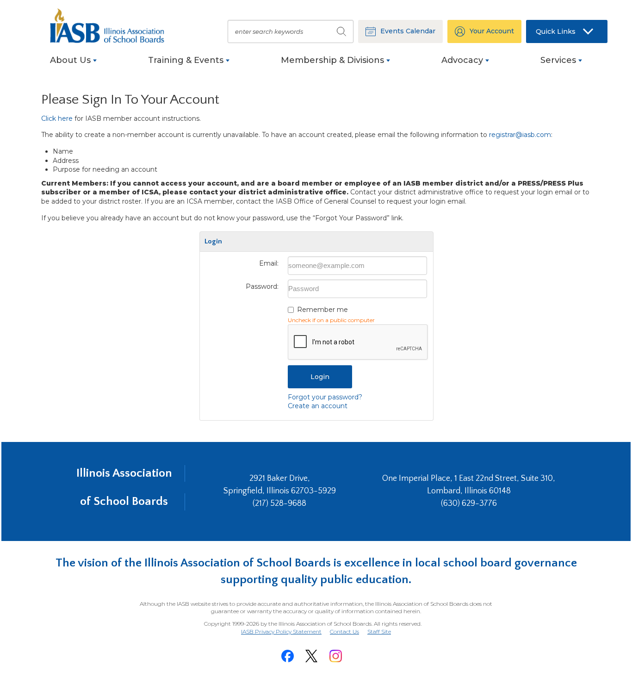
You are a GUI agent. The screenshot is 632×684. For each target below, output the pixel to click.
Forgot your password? (325, 397)
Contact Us (344, 631)
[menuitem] (73, 65)
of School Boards (124, 501)
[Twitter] (311, 656)
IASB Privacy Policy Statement (281, 631)
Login (319, 377)
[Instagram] (335, 656)
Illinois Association (124, 473)
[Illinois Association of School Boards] (112, 25)
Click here (57, 118)
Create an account (317, 406)
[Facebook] (287, 656)
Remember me (322, 309)
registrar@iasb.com (520, 135)
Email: (269, 263)
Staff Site (379, 632)
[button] (566, 31)
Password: (262, 286)
